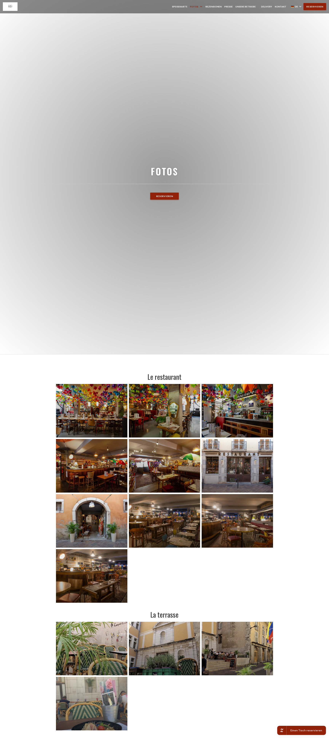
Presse (228, 6)
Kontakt (280, 6)
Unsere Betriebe (245, 6)
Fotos (194, 6)
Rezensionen (213, 6)
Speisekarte (179, 6)
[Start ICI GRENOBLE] (10, 6)
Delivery (266, 6)
